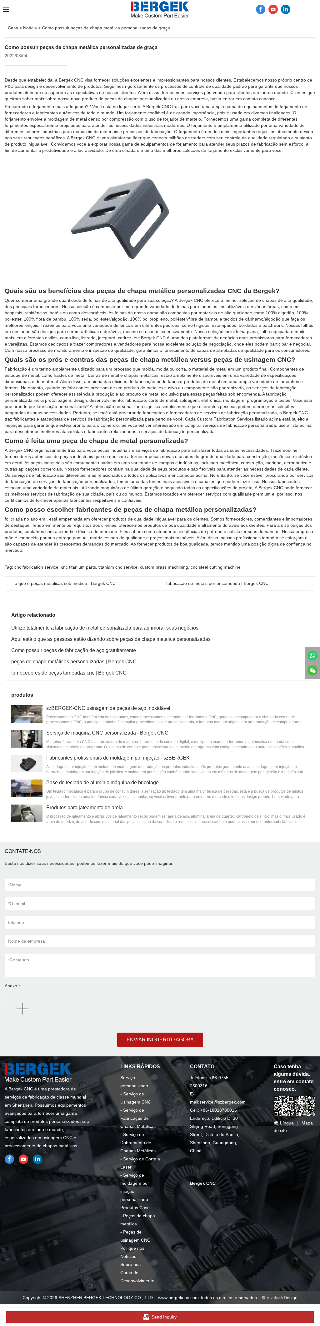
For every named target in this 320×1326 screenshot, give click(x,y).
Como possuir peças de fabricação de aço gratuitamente (73, 650)
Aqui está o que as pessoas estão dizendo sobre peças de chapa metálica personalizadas (111, 639)
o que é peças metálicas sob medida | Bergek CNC (65, 583)
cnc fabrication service (36, 567)
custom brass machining (164, 567)
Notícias (128, 1256)
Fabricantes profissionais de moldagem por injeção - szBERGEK (118, 757)
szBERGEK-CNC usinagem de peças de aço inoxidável (108, 708)
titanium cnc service (118, 567)
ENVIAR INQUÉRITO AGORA (160, 1039)
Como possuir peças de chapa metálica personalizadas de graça (106, 27)
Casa (13, 27)
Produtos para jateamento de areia (84, 807)
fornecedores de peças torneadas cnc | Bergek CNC (69, 672)
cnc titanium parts (78, 567)
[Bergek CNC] (312, 655)
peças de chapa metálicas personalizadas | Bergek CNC (74, 661)
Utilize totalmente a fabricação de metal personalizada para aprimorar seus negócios (104, 628)
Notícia (30, 27)
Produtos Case (135, 1207)
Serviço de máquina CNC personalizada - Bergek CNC (107, 732)
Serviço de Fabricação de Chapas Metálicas (138, 1118)
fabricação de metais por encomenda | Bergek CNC (217, 583)
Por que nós (132, 1248)
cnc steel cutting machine (216, 567)
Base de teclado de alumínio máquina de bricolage (102, 782)
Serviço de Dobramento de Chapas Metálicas (138, 1142)
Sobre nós (130, 1264)
